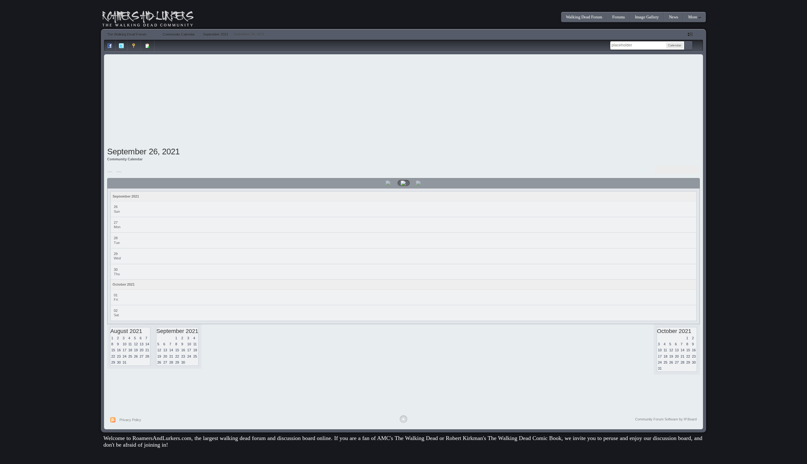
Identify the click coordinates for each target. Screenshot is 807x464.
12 (136, 344)
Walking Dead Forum (584, 17)
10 (124, 344)
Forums (618, 17)
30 (119, 362)
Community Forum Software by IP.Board (666, 419)
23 (119, 356)
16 (119, 350)
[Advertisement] (403, 101)
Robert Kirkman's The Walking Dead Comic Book (503, 438)
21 (147, 350)
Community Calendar (124, 159)
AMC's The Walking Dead (407, 438)
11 (130, 344)
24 (124, 356)
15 (113, 350)
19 (136, 350)
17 (124, 350)
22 (113, 356)
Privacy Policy (130, 420)
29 (113, 362)
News (673, 17)
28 (147, 356)
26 (136, 356)
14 (147, 344)
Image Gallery (647, 17)
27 (141, 356)
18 (130, 350)
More (693, 17)
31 (124, 362)
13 (141, 344)
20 (141, 350)
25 (130, 356)
